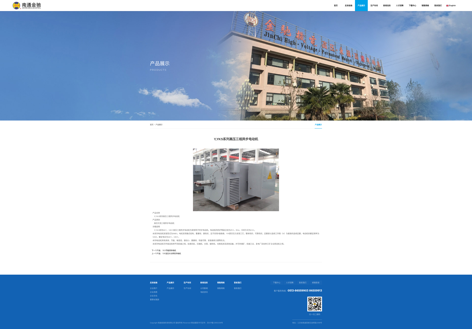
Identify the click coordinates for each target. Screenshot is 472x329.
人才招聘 (399, 5)
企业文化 (153, 296)
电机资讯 (204, 292)
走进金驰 (348, 5)
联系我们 (438, 5)
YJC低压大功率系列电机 (171, 253)
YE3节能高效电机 (169, 250)
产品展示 (361, 5)
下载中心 (412, 5)
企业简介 (153, 288)
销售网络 (425, 5)
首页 (336, 5)
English (452, 5)
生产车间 (374, 5)
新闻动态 (387, 5)
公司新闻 (204, 288)
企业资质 (153, 292)
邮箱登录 (315, 283)
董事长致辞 (154, 299)
